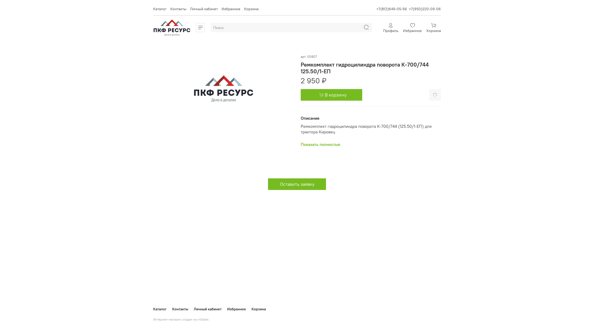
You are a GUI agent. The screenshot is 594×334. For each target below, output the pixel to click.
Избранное (231, 8)
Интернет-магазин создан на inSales (181, 319)
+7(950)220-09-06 (425, 8)
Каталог (160, 8)
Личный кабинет (204, 8)
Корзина (251, 8)
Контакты (178, 8)
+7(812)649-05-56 (391, 8)
